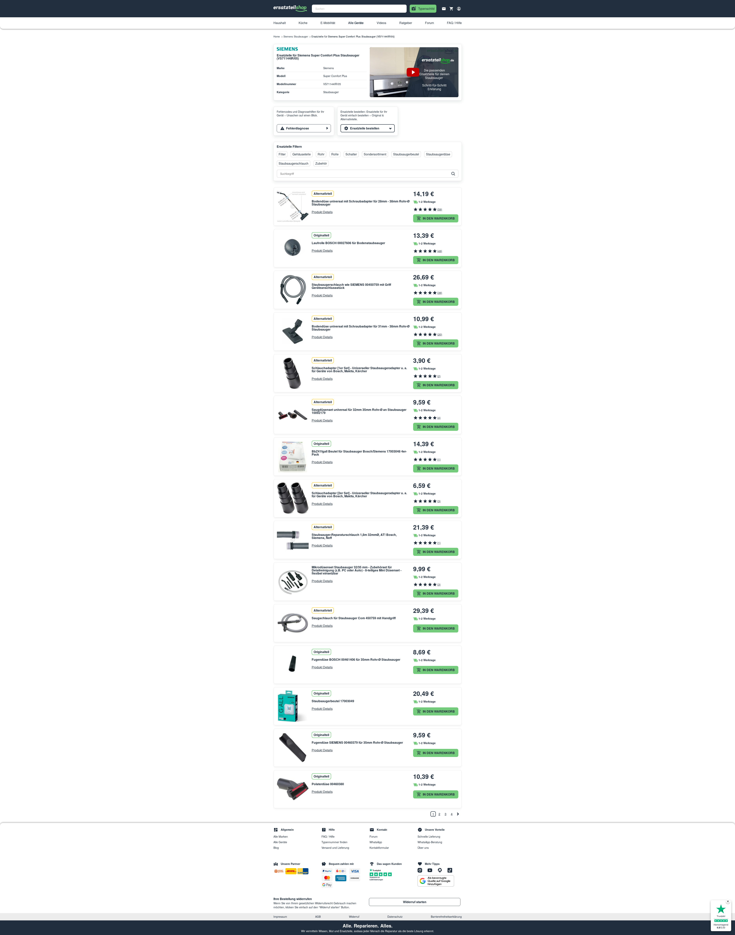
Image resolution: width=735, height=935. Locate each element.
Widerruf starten (414, 902)
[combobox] (359, 9)
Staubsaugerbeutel (406, 154)
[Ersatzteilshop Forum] (441, 870)
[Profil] (459, 9)
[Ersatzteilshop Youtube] (431, 870)
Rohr (321, 154)
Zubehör (321, 163)
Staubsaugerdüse (438, 154)
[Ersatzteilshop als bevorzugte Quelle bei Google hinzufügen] (436, 881)
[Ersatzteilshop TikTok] (451, 870)
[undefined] (458, 814)
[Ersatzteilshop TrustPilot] (376, 870)
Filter (282, 154)
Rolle (335, 154)
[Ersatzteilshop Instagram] (421, 870)
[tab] (304, 128)
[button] (279, 23)
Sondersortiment (375, 154)
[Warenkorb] (451, 9)
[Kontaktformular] (444, 8)
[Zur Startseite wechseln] (290, 8)
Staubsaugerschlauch (293, 163)
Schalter (351, 154)
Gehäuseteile (301, 154)
